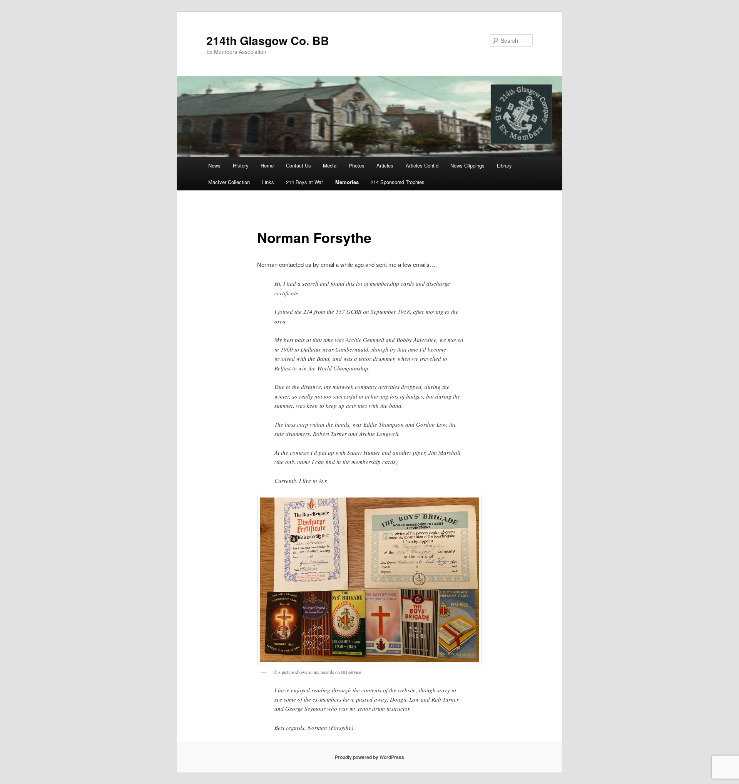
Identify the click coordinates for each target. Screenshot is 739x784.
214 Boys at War (304, 182)
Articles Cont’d (422, 165)
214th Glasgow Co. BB (267, 40)
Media (329, 165)
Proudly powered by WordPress (369, 757)
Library (504, 165)
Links (268, 182)
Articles (384, 165)
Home (267, 165)
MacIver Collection (229, 182)
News (214, 165)
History (241, 165)
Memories (347, 182)
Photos (356, 165)
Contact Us (298, 165)
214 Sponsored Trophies (398, 182)
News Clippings (467, 165)
